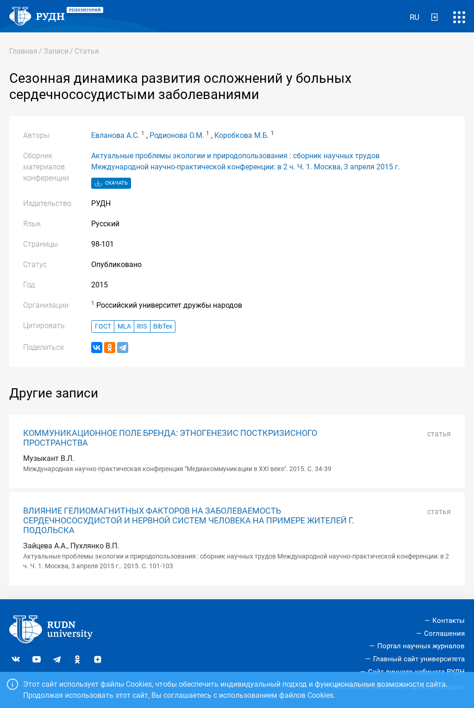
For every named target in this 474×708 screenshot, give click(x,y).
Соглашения (444, 633)
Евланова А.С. (115, 135)
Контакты (448, 620)
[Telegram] (122, 347)
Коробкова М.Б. (241, 135)
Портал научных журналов (421, 646)
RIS (142, 326)
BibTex (162, 326)
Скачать (116, 183)
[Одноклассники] (109, 347)
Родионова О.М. (177, 135)
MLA (124, 326)
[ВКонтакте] (96, 347)
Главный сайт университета (419, 659)
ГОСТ (103, 326)
